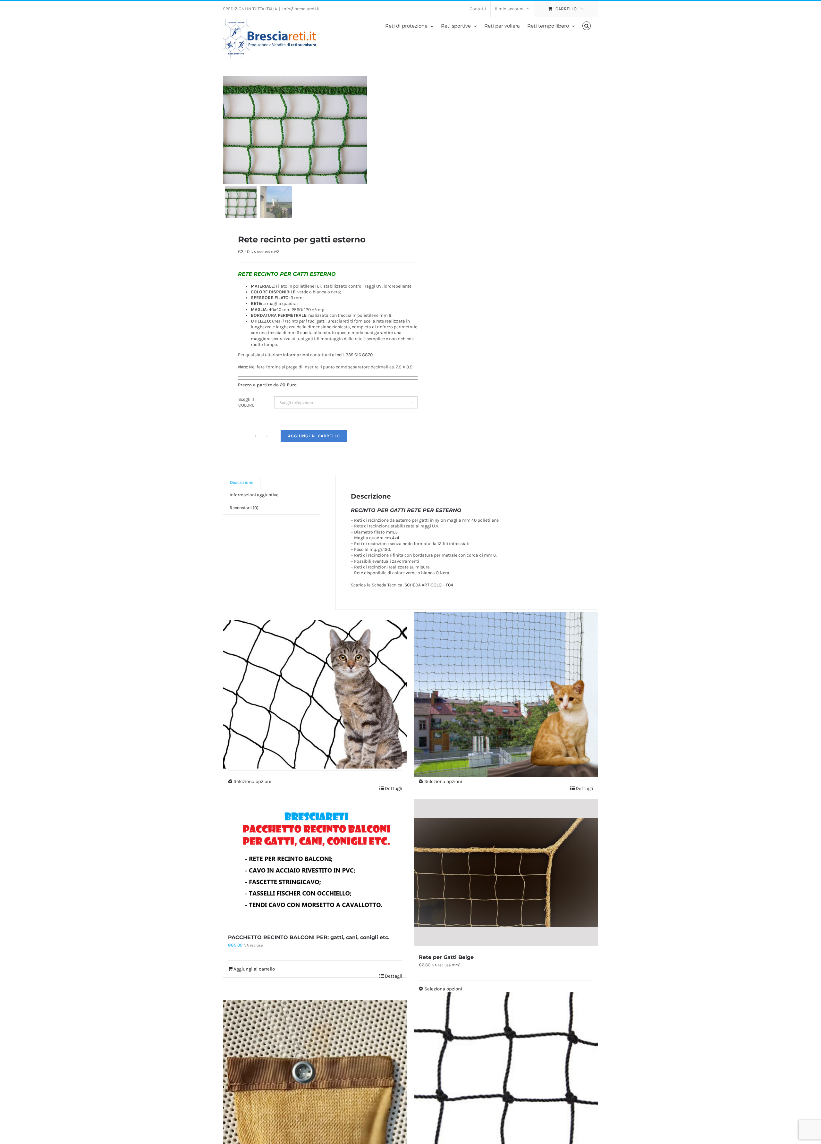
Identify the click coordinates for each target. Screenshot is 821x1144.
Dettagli (393, 788)
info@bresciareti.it (301, 9)
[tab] (241, 482)
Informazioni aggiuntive (254, 495)
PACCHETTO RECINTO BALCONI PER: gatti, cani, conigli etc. (308, 937)
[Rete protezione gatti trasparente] (506, 694)
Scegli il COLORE (246, 402)
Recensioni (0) (244, 507)
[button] (586, 25)
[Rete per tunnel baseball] (506, 1084)
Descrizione (241, 482)
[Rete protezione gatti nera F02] (315, 694)
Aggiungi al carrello (314, 435)
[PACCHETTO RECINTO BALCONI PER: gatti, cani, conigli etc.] (315, 862)
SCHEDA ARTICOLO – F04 (428, 585)
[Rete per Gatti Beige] (506, 872)
